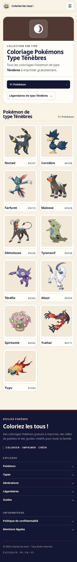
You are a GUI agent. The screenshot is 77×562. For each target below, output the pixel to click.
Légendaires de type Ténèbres (31, 95)
